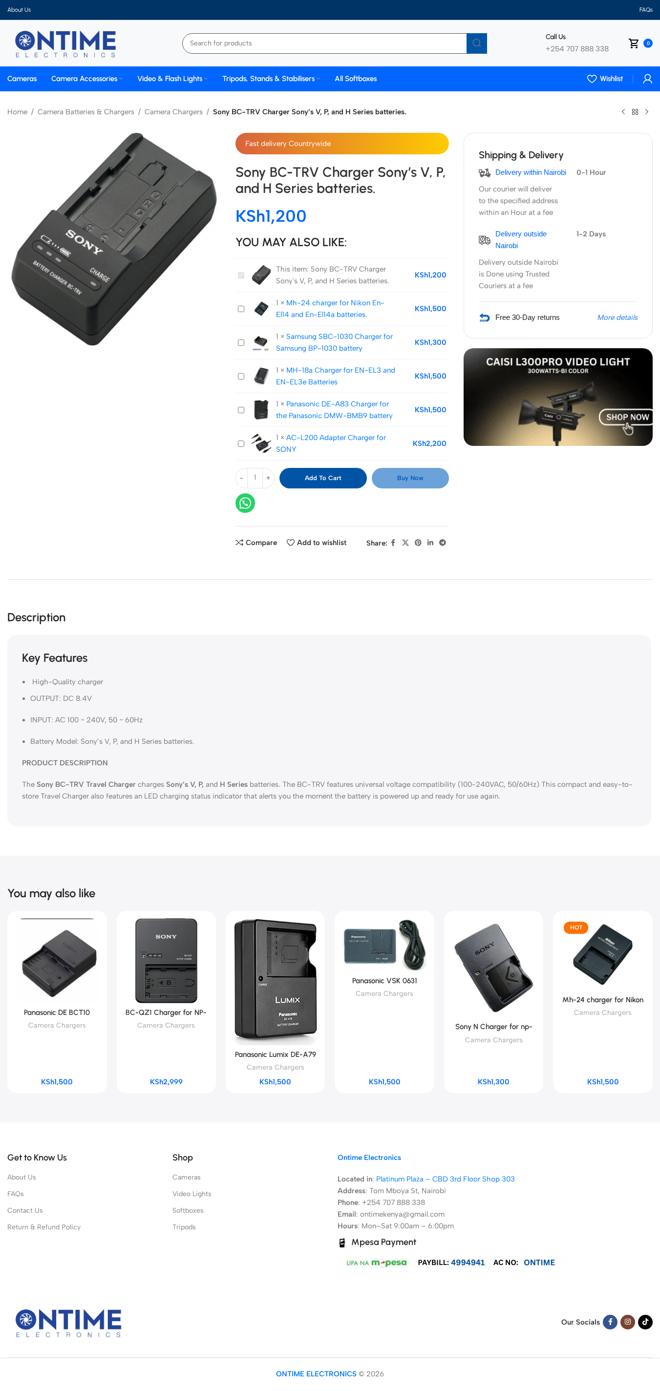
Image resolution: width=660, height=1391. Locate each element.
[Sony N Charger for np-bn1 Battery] (493, 967)
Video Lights (192, 1194)
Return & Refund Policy (44, 1227)
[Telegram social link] (442, 543)
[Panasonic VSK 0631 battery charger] (384, 944)
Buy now (410, 478)
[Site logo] (65, 42)
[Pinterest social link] (418, 543)
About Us (21, 1177)
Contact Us (25, 1210)
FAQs (15, 1194)
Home (17, 111)
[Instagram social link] (627, 1322)
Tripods (184, 1227)
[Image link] (68, 1321)
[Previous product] (623, 112)
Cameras (186, 1177)
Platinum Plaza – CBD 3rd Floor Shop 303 (445, 1179)
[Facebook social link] (393, 543)
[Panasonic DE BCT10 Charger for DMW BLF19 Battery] (57, 960)
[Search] (477, 43)
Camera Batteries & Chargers (86, 111)
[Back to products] (635, 112)
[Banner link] (558, 397)
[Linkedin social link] (430, 543)
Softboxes (188, 1210)
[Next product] (647, 112)
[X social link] (405, 543)
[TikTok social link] (645, 1322)
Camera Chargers (174, 111)
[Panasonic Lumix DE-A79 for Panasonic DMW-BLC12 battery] (275, 981)
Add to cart (323, 478)
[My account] (648, 78)
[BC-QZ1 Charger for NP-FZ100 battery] (166, 960)
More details (617, 317)
